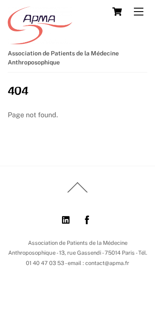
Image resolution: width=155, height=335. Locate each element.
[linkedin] (66, 218)
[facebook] (87, 218)
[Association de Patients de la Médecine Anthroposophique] (40, 40)
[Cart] (117, 11)
